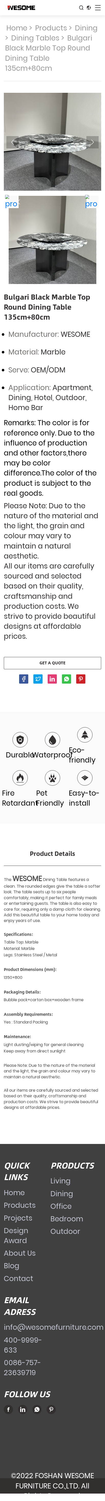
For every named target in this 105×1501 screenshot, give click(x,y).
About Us (20, 1253)
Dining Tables (35, 38)
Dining (86, 28)
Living (60, 1181)
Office (61, 1206)
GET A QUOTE (52, 663)
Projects (18, 1218)
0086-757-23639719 (22, 1368)
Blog (11, 1266)
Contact (18, 1279)
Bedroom (66, 1219)
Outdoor (65, 1231)
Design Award (16, 1236)
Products (51, 28)
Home (16, 28)
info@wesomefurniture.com (53, 1327)
